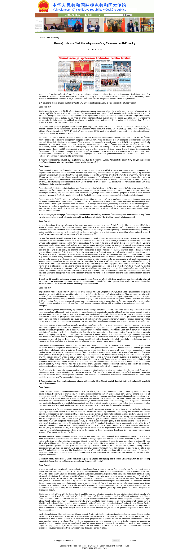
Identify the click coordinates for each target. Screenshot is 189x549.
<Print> (133, 541)
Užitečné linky (72, 15)
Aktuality (55, 38)
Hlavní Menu (45, 38)
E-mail (88, 15)
